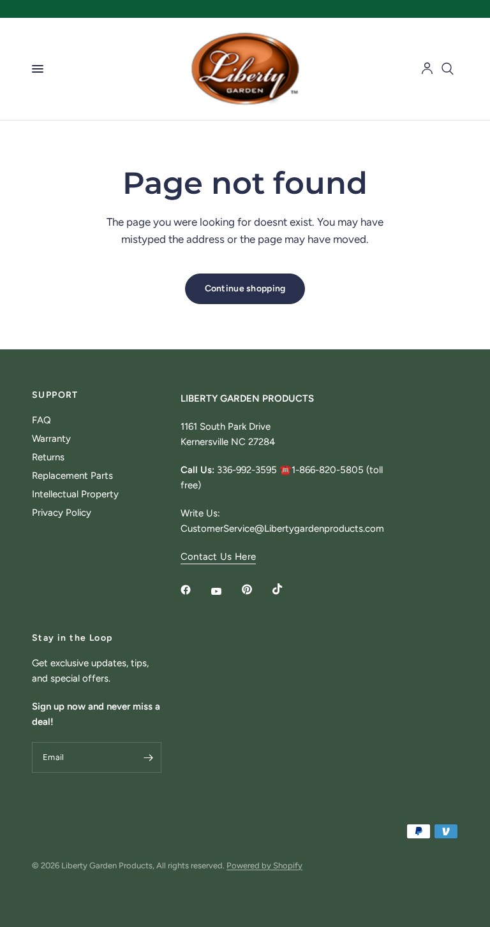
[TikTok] (286, 589)
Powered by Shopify (264, 865)
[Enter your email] (148, 757)
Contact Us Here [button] (218, 556)
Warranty (51, 438)
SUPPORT (55, 395)
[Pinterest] (256, 589)
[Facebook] (195, 590)
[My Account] (427, 69)
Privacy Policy (61, 512)
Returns (48, 457)
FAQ (41, 420)
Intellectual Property (75, 494)
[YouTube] (225, 591)
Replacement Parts (72, 475)
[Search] (447, 69)
